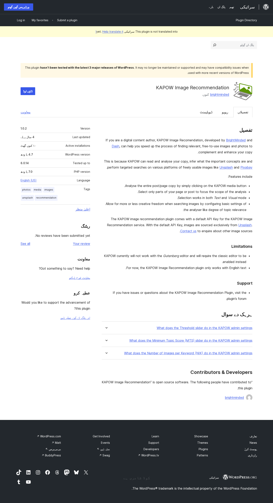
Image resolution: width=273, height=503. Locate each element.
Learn (155, 436)
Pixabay (246, 167)
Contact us (188, 231)
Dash (115, 146)
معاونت (26, 112)
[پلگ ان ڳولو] (215, 45)
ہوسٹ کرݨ (250, 449)
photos (26, 189)
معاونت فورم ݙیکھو (79, 278)
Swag (104, 455)
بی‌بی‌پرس (53, 449)
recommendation (46, 197)
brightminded (219, 94)
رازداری (252, 455)
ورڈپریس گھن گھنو (18, 7)
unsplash (27, 197)
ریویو (225, 112)
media (37, 189)
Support (153, 442)
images (48, 189)
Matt (56, 442)
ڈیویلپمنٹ (206, 112)
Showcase (201, 436)
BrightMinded (236, 140)
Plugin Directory (246, 20)
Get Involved (101, 436)
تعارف (253, 436)
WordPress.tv (148, 455)
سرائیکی (214, 477)
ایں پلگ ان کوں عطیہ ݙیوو (75, 318)
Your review (81, 244)
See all (25, 244)
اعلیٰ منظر (83, 209)
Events (105, 442)
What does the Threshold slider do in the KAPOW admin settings (204, 328)
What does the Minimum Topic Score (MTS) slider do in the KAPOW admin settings (190, 340)
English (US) (29, 180)
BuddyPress (51, 455)
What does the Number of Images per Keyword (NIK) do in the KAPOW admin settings (188, 353)
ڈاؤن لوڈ (28, 91)
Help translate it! (109, 31)
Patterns (202, 455)
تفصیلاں (243, 112)
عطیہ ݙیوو (103, 449)
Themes (202, 442)
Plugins (203, 449)
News (253, 442)
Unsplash (226, 167)
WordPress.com (49, 436)
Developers (151, 449)
